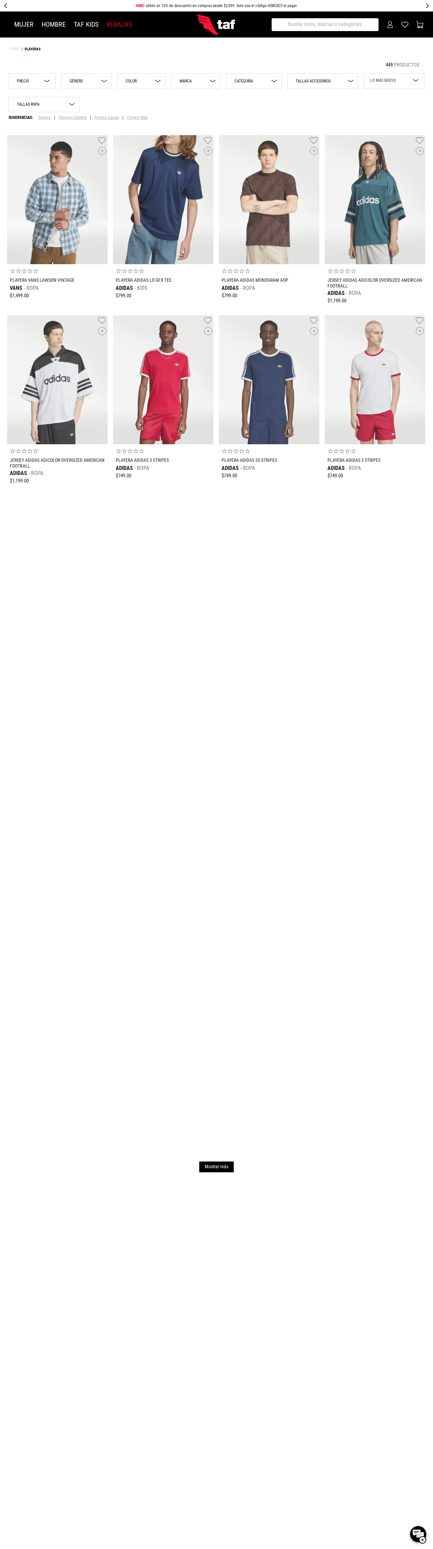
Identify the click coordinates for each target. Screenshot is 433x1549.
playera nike (137, 118)
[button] (86, 81)
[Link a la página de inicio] (15, 49)
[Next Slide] (427, 5)
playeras (33, 49)
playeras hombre (73, 118)
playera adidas (106, 118)
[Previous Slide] (5, 5)
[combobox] (326, 24)
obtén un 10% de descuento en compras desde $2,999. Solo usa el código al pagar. (217, 5)
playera (44, 118)
